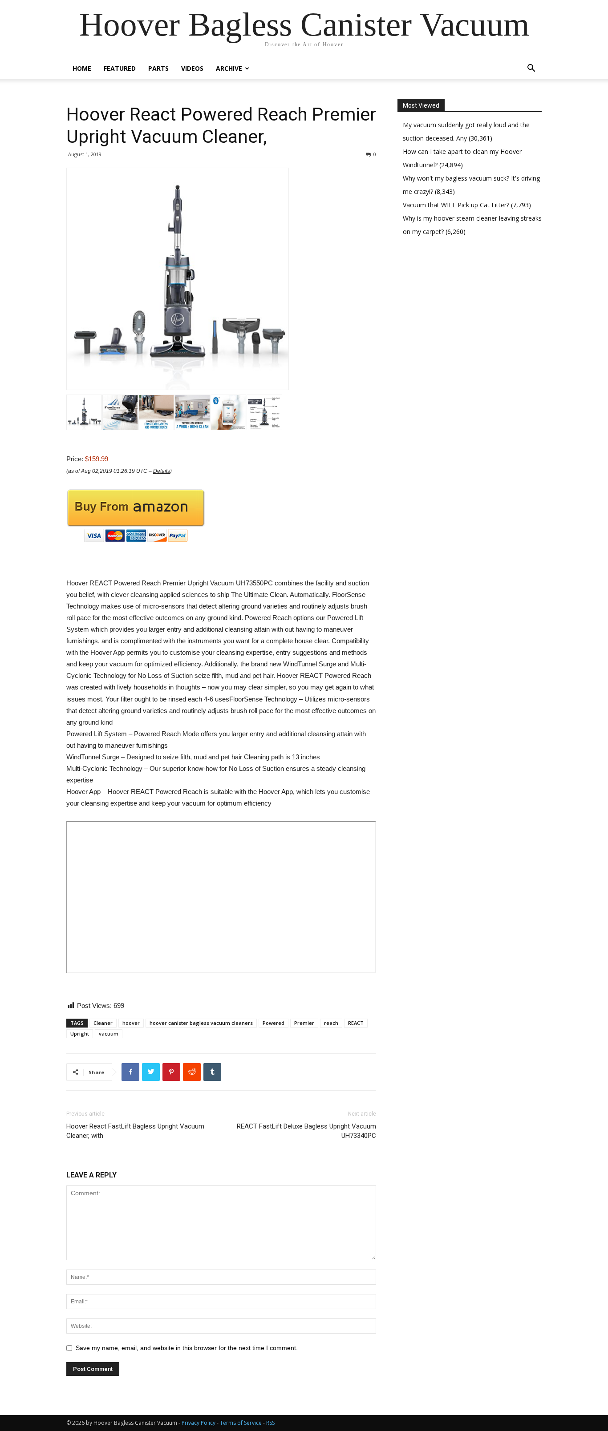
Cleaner (103, 1023)
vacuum (108, 1033)
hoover (131, 1023)
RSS (270, 1423)
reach (331, 1023)
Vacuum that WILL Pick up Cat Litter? (457, 205)
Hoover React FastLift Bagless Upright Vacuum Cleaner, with (135, 1131)
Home (82, 68)
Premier (304, 1023)
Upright (79, 1033)
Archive (229, 68)
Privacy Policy (198, 1423)
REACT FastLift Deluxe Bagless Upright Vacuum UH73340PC (306, 1131)
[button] (531, 69)
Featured (120, 68)
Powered (273, 1023)
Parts (158, 68)
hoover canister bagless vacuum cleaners (201, 1023)
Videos (192, 68)
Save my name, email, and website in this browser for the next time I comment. (187, 1347)
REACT (356, 1023)
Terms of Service (241, 1423)
